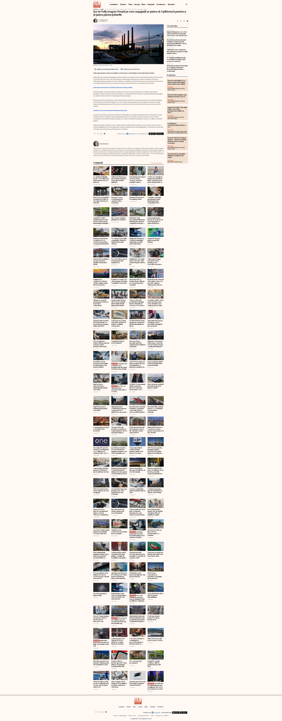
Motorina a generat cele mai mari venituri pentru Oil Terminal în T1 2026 (101, 663)
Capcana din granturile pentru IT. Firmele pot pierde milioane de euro (101, 470)
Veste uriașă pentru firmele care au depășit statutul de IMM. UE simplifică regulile (155, 512)
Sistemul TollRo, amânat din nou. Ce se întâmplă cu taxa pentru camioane (155, 409)
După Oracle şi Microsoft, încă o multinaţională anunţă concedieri (100, 386)
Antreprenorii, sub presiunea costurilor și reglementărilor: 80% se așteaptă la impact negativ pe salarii (119, 429)
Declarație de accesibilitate (162, 715)
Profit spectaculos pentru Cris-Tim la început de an (154, 617)
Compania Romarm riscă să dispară (117, 342)
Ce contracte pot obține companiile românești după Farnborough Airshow (119, 241)
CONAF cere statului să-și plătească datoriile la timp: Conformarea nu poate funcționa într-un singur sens (155, 179)
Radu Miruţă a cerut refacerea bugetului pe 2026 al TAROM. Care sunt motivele (118, 596)
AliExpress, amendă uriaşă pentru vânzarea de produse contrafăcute (100, 302)
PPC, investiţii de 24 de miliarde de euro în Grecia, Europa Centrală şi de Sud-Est (101, 575)
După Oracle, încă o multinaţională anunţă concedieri (100, 408)
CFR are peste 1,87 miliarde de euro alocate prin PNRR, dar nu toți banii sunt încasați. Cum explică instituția (119, 620)
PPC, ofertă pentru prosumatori (135, 662)
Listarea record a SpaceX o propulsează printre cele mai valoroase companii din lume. (101, 512)
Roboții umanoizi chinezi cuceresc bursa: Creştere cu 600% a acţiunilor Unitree (137, 179)
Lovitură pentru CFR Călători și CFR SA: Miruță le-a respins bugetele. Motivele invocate (118, 641)
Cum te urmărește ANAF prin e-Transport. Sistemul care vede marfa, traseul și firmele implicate (137, 512)
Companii (150, 4)
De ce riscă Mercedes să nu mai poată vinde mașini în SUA (119, 260)
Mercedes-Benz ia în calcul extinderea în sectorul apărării (117, 511)
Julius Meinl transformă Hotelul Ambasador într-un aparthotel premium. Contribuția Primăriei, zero (137, 618)
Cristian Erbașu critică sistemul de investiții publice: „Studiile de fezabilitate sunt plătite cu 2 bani (118, 555)
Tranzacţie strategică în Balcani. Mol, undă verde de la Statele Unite (155, 554)
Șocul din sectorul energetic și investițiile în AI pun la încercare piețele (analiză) (100, 364)
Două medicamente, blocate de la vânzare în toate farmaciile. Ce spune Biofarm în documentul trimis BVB (155, 220)
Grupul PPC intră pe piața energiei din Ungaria (154, 240)
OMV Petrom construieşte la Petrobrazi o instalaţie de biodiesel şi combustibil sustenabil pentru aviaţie (155, 575)
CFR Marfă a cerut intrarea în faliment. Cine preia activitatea (137, 574)
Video (130, 4)
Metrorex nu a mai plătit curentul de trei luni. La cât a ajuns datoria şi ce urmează (101, 200)
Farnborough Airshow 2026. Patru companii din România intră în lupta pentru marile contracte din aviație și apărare (118, 302)
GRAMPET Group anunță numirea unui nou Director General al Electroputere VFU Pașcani (137, 386)
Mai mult (171, 4)
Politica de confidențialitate (120, 715)
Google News (132, 133)
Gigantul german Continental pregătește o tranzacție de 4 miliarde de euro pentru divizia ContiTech (119, 409)
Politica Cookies (132, 715)
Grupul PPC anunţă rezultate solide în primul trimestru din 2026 (154, 663)
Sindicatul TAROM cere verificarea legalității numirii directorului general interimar (136, 241)
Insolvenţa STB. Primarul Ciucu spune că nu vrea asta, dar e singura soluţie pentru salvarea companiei (156, 282)
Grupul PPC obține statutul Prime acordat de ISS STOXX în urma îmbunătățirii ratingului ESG (100, 220)
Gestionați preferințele (143, 715)
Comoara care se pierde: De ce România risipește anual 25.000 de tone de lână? (119, 366)
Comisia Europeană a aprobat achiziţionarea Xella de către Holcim (155, 490)
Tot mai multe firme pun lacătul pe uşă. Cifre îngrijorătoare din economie (119, 491)
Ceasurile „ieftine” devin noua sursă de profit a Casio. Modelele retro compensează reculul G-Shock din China (155, 302)
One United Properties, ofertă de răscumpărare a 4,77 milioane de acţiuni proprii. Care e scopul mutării (101, 450)
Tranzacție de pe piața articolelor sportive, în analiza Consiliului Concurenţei (118, 323)
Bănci (143, 4)
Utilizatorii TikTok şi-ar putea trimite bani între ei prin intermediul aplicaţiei (118, 179)
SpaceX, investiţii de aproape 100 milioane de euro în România (137, 470)
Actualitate (113, 4)
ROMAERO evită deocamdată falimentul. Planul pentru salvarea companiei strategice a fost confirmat (137, 220)
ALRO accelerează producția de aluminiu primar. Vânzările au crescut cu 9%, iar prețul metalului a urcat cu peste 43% (137, 302)
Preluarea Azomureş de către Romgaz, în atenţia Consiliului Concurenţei (119, 281)
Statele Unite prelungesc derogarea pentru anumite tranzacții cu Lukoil (101, 261)
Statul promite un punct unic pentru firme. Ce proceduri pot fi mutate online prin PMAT (101, 323)
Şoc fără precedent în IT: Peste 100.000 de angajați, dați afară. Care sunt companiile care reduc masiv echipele (119, 450)
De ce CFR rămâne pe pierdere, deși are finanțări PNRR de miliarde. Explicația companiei (137, 598)
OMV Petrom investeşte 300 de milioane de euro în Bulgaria (101, 490)
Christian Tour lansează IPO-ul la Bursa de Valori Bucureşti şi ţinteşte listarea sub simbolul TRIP (119, 575)
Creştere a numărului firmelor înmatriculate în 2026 (137, 490)
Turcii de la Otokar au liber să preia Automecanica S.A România (155, 532)
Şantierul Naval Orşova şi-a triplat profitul (136, 198)
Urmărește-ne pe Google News (131, 69)
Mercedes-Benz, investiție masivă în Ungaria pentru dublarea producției (137, 343)
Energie (137, 4)
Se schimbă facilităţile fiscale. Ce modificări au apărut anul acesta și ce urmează (101, 179)
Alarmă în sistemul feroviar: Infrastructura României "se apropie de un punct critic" (137, 555)
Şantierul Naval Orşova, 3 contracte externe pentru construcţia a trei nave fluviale (156, 429)
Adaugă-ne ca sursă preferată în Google (107, 69)
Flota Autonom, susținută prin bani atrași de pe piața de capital (156, 386)
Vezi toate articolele (156, 163)
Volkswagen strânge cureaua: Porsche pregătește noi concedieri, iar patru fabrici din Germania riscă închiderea (154, 261)
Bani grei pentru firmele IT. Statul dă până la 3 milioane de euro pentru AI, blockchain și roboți (119, 471)
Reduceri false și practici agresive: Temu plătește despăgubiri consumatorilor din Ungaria (119, 663)
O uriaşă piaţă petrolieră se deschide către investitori (101, 429)
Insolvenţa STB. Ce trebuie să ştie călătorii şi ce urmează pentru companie (136, 282)
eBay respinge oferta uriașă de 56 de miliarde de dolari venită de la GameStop (119, 684)
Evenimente (161, 4)
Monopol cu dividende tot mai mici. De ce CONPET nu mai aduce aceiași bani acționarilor (101, 241)
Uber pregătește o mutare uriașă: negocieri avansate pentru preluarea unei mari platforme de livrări (101, 343)
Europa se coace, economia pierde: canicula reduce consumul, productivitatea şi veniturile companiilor (118, 200)
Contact (152, 715)
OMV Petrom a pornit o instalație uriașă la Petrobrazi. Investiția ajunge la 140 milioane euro (155, 450)
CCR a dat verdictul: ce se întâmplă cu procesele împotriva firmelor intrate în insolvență (136, 641)
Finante (123, 4)
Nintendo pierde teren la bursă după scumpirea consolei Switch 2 (137, 683)
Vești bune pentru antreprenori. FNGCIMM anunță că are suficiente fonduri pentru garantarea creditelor (137, 534)
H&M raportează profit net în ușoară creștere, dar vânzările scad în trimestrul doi (136, 429)
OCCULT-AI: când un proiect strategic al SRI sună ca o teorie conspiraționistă (118, 388)
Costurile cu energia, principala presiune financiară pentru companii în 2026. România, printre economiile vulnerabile (155, 200)
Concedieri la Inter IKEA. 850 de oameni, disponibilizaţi (156, 595)
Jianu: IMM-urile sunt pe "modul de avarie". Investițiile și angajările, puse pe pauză (155, 323)
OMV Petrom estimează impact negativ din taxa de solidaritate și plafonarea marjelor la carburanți (137, 364)
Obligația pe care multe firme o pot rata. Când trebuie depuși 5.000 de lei (137, 261)
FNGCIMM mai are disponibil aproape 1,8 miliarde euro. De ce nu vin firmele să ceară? (155, 686)
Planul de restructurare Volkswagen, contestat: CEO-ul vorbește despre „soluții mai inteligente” (155, 343)
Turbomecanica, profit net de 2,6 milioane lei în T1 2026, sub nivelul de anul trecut (101, 684)
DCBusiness (95, 9)
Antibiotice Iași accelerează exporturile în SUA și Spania (119, 531)
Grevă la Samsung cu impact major (100, 594)
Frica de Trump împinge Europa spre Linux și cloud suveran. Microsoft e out (101, 618)
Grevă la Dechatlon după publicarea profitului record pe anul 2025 (101, 531)
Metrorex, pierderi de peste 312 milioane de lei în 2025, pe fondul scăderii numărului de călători (155, 471)
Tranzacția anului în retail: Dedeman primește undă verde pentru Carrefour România (136, 450)
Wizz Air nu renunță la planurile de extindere (118, 219)
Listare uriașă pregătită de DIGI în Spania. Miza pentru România (155, 363)
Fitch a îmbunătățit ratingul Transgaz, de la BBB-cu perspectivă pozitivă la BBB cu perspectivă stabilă (101, 555)
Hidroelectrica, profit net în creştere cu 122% (155, 639)
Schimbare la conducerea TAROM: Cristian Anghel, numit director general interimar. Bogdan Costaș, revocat (100, 282)
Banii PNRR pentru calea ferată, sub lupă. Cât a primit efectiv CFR (101, 643)
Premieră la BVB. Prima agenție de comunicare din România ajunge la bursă (137, 323)
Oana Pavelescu (104, 20)
